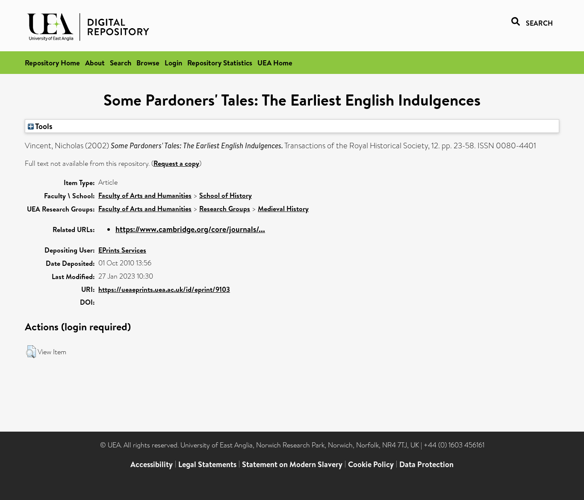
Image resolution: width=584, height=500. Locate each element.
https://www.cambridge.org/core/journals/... (190, 229)
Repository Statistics (219, 63)
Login (173, 63)
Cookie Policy (371, 464)
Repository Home (52, 63)
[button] (31, 351)
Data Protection (426, 464)
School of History (225, 195)
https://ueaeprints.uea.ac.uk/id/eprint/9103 (164, 289)
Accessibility (151, 464)
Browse (147, 63)
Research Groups (224, 208)
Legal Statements (207, 464)
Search (120, 63)
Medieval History (283, 208)
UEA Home (274, 63)
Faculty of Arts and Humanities (145, 195)
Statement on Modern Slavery (292, 464)
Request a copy (176, 163)
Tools (43, 126)
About (95, 63)
